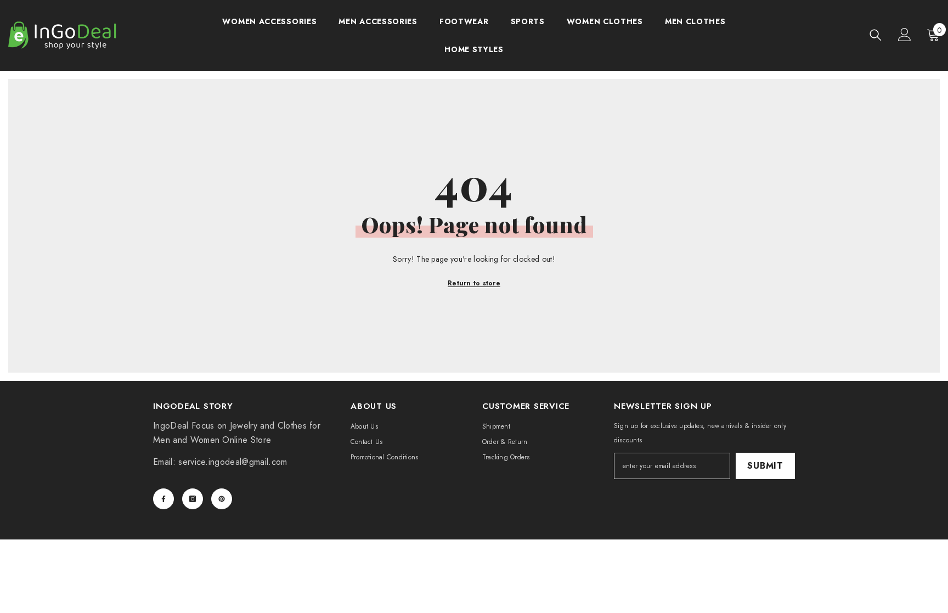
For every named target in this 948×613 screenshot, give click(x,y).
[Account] (904, 34)
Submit (765, 465)
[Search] (875, 34)
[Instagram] (192, 498)
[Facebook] (163, 498)
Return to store (474, 283)
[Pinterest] (221, 498)
